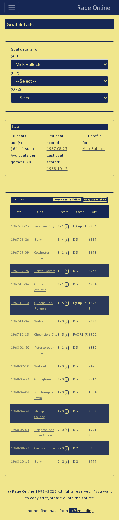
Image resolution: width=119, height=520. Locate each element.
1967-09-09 (20, 252)
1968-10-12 (57, 168)
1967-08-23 (57, 148)
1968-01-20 (20, 347)
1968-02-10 (20, 366)
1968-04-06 (20, 392)
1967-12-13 (20, 334)
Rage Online (93, 7)
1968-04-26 (20, 411)
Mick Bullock (93, 148)
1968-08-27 (20, 448)
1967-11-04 (20, 321)
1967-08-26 (20, 239)
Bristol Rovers (44, 271)
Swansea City (44, 226)
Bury (38, 239)
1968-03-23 (20, 379)
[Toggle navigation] (11, 7)
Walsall (39, 321)
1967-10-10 (20, 303)
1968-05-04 (20, 430)
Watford (40, 366)
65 (29, 135)
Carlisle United (45, 448)
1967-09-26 (20, 271)
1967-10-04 (20, 284)
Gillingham (42, 379)
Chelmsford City (45, 334)
